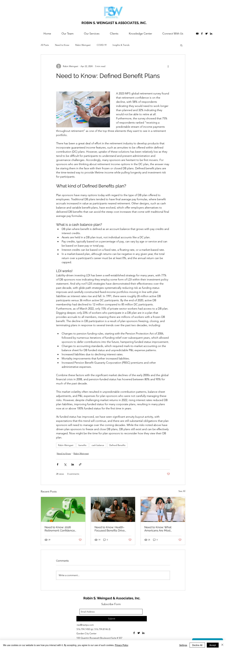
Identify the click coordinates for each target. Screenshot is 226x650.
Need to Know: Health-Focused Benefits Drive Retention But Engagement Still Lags (112, 529)
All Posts (45, 45)
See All (181, 491)
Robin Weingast (83, 45)
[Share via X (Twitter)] (65, 464)
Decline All (197, 645)
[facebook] (201, 33)
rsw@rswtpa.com (85, 624)
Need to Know (62, 45)
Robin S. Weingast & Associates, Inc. (111, 598)
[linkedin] (211, 33)
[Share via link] (80, 464)
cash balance (98, 445)
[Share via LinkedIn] (72, 464)
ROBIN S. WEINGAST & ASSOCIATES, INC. (114, 23)
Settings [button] (183, 645)
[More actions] (168, 66)
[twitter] (206, 33)
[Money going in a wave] (63, 509)
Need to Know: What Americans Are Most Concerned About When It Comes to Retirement (161, 529)
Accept (212, 645)
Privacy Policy (121, 645)
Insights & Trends (121, 45)
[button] (181, 45)
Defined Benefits (117, 445)
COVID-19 (101, 45)
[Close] (222, 645)
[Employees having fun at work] (113, 509)
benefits (82, 445)
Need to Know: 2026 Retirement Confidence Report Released (60, 529)
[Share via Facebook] (57, 464)
